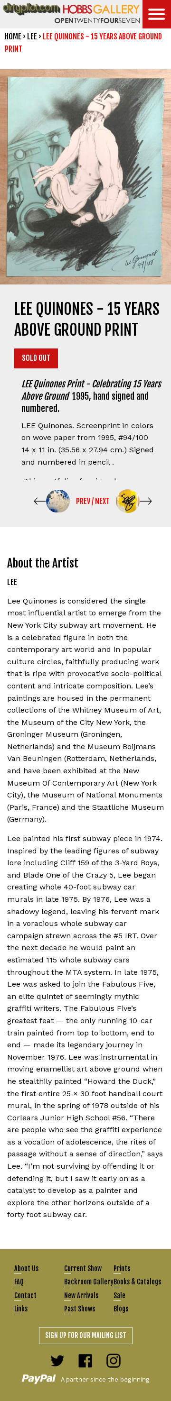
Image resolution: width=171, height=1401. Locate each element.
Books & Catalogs (137, 1282)
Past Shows (79, 1309)
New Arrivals (81, 1295)
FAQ (18, 1282)
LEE (32, 36)
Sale (119, 1295)
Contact (25, 1295)
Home (13, 36)
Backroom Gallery (89, 1282)
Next (102, 501)
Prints (122, 1268)
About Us (26, 1268)
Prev (83, 501)
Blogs (121, 1309)
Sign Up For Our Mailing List (85, 1335)
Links (21, 1309)
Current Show (83, 1268)
